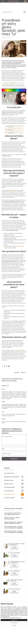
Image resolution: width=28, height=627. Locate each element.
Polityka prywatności (7, 603)
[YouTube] (9, 366)
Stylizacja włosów (13, 497)
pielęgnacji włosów (12, 191)
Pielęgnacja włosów (13, 494)
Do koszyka (14, 548)
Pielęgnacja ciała (13, 480)
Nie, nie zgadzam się (14, 622)
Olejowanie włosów (13, 487)
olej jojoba (17, 350)
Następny (23, 372)
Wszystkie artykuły (9, 473)
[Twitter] (6, 366)
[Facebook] (2, 366)
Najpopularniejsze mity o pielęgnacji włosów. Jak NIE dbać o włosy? (13, 522)
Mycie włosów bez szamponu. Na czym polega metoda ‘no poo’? (12, 513)
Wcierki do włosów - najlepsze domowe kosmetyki (12, 518)
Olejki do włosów (13, 490)
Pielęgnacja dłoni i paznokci (13, 476)
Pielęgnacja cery (13, 483)
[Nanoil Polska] (14, 1)
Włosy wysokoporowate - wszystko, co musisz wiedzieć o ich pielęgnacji (13, 527)
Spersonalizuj (14, 625)
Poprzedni (16, 372)
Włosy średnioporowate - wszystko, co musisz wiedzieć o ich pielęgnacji (13, 531)
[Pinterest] (4, 366)
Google (20, 615)
